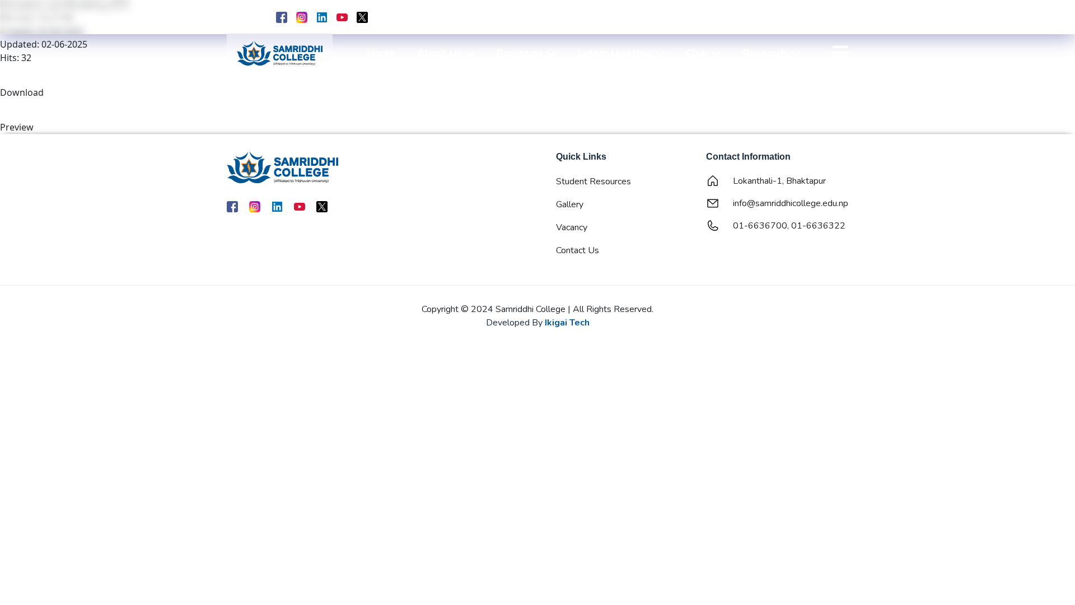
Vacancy (571, 227)
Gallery (569, 204)
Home (381, 53)
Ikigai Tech (567, 323)
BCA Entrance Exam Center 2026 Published (494, 17)
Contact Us (577, 250)
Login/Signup (822, 18)
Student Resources (593, 181)
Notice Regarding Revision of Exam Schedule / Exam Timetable (704, 17)
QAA (775, 18)
